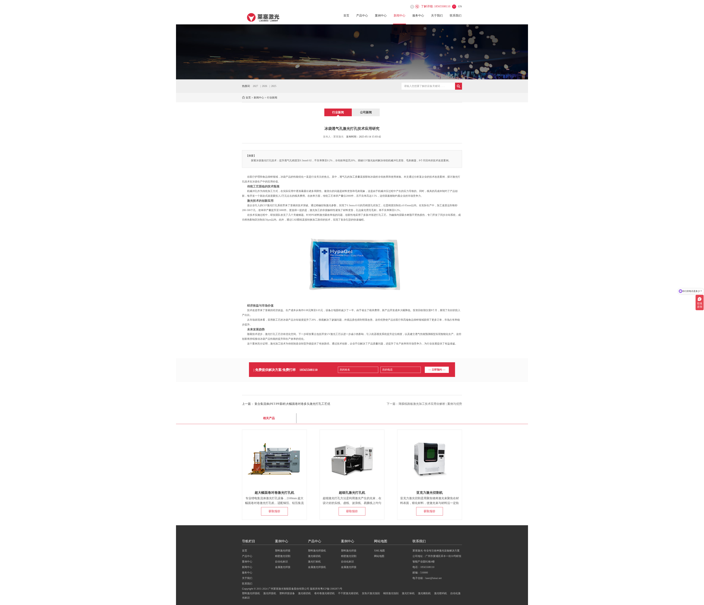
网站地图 (379, 556)
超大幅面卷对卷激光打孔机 (274, 492)
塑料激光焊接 (282, 550)
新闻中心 (399, 15)
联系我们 (455, 15)
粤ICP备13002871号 (331, 588)
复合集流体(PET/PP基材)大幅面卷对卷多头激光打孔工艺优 (292, 403)
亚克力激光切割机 (429, 492)
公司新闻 (366, 112)
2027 (255, 86)
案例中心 (381, 15)
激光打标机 (314, 561)
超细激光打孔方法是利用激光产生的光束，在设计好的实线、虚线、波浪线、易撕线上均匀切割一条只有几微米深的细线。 (352, 503)
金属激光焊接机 (317, 567)
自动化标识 (281, 561)
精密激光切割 (282, 556)
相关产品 (269, 418)
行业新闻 (272, 97)
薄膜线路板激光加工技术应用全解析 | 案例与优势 (430, 403)
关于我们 (437, 15)
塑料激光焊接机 (317, 550)
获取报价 (274, 511)
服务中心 (418, 15)
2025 (273, 86)
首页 (346, 15)
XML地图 (379, 550)
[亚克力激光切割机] (429, 459)
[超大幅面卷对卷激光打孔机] (274, 459)
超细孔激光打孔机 (352, 492)
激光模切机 (314, 556)
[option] (352, 51)
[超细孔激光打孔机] (352, 459)
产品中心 (362, 15)
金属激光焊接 (282, 567)
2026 (264, 86)
